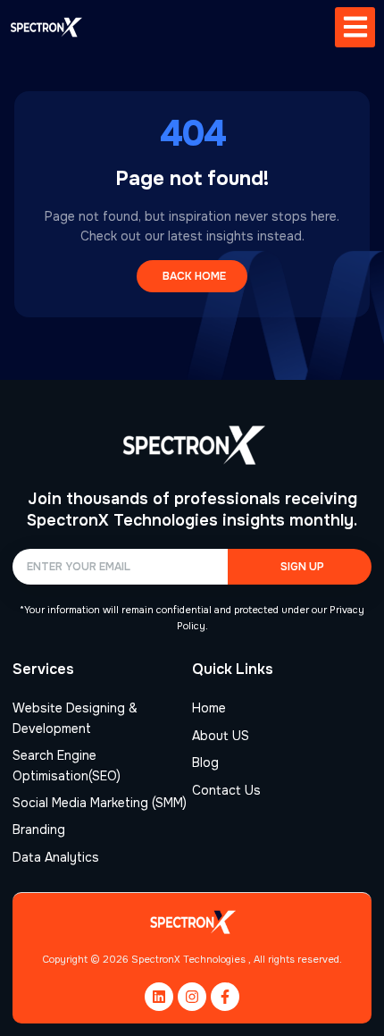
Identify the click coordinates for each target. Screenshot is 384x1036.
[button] (355, 27)
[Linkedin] (159, 996)
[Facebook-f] (225, 996)
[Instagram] (192, 996)
